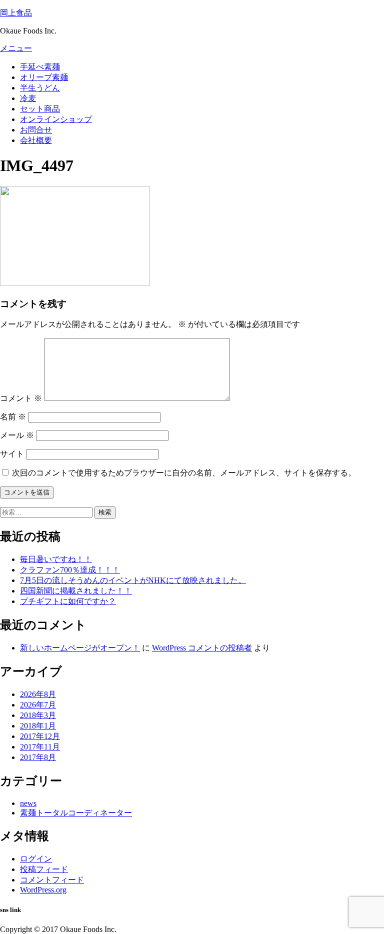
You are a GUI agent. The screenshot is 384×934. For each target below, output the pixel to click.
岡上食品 (16, 12)
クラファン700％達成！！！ (70, 570)
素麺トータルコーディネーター (76, 812)
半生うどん (40, 88)
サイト (12, 454)
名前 (13, 416)
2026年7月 (38, 704)
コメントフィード (52, 880)
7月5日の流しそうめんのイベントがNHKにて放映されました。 (133, 580)
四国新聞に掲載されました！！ (76, 590)
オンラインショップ (56, 119)
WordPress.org (43, 890)
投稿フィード (44, 869)
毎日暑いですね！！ (56, 559)
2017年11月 (40, 746)
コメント (21, 398)
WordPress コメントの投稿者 (202, 648)
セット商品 (40, 108)
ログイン (36, 858)
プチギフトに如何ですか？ (68, 601)
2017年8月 (38, 757)
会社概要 (36, 140)
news (28, 803)
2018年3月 (38, 715)
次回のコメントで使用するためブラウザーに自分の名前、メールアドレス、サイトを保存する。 (184, 472)
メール (17, 435)
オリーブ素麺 (44, 77)
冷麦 (28, 98)
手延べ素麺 (40, 66)
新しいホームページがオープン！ (80, 648)
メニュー (16, 48)
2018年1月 (38, 726)
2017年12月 (40, 736)
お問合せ (36, 130)
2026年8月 (38, 694)
